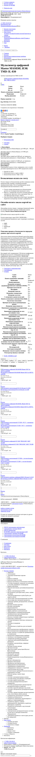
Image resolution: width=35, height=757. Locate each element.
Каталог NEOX (8, 3)
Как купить (7, 546)
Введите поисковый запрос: (9, 753)
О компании (7, 543)
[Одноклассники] (3, 110)
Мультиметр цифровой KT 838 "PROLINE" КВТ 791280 (17, 444)
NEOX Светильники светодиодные (14, 527)
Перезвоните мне (6, 24)
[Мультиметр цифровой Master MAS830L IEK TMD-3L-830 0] (17, 80)
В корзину (4, 132)
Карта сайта (16, 568)
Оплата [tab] (6, 144)
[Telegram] (7, 110)
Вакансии (13, 38)
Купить (3, 386)
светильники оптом (6, 510)
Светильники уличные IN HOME (13, 533)
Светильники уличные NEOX (12, 528)
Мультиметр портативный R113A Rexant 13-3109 (15, 389)
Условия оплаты (19, 33)
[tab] (8, 270)
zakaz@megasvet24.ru (10, 557)
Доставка (6, 544)
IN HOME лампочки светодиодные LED (16, 532)
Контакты (7, 549)
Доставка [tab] (6, 142)
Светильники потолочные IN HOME (14, 535)
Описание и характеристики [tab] (12, 268)
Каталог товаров (9, 571)
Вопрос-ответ (20, 38)
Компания (7, 726)
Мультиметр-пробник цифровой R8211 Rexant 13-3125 (16, 478)
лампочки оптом (5, 511)
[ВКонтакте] (1, 110)
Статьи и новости (9, 2)
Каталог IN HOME (9, 5)
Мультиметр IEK (9, 139)
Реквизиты (7, 38)
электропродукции (17, 503)
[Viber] (5, 110)
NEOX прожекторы (10, 530)
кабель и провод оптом (7, 508)
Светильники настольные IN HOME (14, 536)
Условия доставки (9, 33)
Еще (5, 43)
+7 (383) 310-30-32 (6, 23)
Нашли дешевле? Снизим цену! (10, 120)
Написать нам (8, 8)
